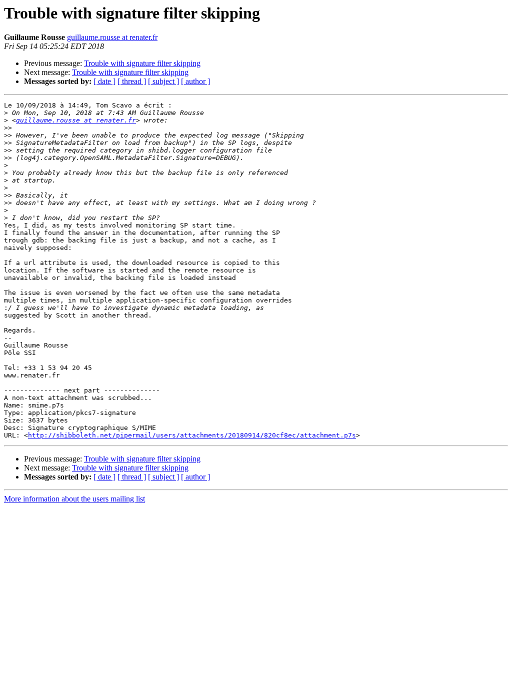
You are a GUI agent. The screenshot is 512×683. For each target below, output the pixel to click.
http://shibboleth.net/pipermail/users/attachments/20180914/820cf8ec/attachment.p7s (192, 435)
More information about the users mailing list (74, 498)
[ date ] (105, 81)
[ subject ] (163, 81)
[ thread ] (132, 81)
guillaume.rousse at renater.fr (112, 37)
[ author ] (195, 81)
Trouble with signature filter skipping (142, 63)
